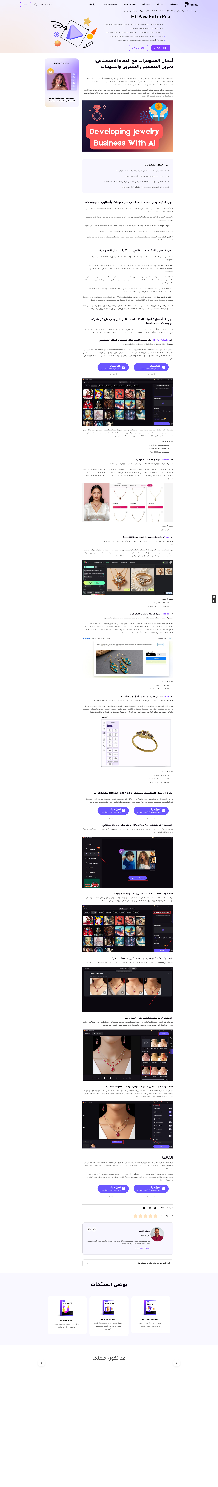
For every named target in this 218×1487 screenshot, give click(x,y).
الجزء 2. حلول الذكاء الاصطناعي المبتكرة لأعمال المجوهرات (146, 176)
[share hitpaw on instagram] (214, 601)
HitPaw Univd (66, 1321)
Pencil (166, 697)
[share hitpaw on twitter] (214, 597)
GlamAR (165, 460)
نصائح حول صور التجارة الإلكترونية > (182, 11)
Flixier (166, 614)
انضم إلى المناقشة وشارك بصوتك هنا (152, 1263)
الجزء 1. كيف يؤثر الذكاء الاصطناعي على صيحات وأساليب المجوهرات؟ (142, 171)
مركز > (196, 11)
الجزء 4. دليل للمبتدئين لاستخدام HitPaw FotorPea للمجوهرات (145, 187)
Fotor (166, 537)
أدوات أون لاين (130, 4)
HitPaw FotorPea (161, 340)
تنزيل (90, 4)
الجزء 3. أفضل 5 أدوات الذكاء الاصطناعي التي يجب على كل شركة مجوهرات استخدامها (136, 182)
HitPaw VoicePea (150, 1320)
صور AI (160, 4)
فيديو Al (174, 4)
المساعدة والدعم (110, 4)
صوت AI (147, 4)
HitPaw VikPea (108, 1320)
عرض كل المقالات (143, 1248)
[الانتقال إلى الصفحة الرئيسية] (191, 4)
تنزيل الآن (158, 48)
